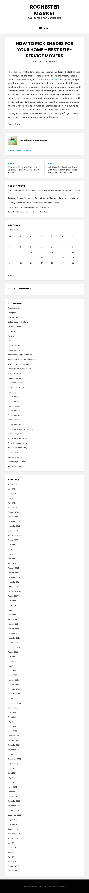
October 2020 (13, 810)
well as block (53, 79)
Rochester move (14, 420)
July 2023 (12, 657)
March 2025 (12, 564)
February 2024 (13, 624)
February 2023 (13, 680)
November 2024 (14, 582)
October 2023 (13, 643)
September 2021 (14, 759)
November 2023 (14, 638)
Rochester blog (13, 397)
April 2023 (12, 671)
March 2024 (12, 619)
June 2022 (12, 717)
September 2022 (14, 703)
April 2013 (11, 857)
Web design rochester (16, 457)
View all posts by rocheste (19, 150)
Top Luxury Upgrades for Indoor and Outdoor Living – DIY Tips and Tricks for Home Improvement (43, 198)
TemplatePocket (43, 886)
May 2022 (12, 722)
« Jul (10, 275)
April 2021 (11, 782)
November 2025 (14, 526)
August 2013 (13, 838)
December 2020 (14, 801)
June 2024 (12, 605)
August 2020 (13, 820)
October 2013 (13, 829)
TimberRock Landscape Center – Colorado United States (29, 212)
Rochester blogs (14, 401)
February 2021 (13, 792)
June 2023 (12, 661)
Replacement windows (16, 387)
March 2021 (12, 787)
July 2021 (11, 768)
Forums (11, 336)
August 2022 (13, 708)
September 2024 (14, 591)
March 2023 (12, 675)
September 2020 (14, 815)
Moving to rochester (15, 378)
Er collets (11, 331)
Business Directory (15, 317)
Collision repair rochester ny (18, 322)
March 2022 (12, 731)
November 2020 (14, 806)
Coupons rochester (15, 327)
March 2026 (12, 508)
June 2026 (12, 494)
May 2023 (12, 666)
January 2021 (13, 796)
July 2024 (12, 601)
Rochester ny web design (17, 439)
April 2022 (12, 727)
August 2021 (13, 764)
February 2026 (13, 512)
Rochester (12, 392)
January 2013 (13, 871)
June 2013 (12, 848)
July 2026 (12, 489)
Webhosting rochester (16, 462)
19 (31, 258)
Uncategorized (13, 453)
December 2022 (14, 689)
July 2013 (11, 843)
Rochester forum (14, 411)
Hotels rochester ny (15, 350)
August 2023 (13, 652)
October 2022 (13, 699)
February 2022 (13, 736)
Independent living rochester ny (20, 355)
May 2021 (11, 778)
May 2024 (12, 610)
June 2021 (12, 773)
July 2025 (12, 545)
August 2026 (13, 484)
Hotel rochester (14, 345)
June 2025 (12, 549)
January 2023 (13, 685)
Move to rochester (15, 373)
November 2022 (14, 694)
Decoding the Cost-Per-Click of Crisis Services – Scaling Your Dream (33, 203)
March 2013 (12, 862)
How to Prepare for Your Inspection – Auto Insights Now (28, 207)
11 (20, 252)
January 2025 (13, 573)
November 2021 (14, 750)
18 (21, 258)
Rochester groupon (15, 415)
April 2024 (12, 615)
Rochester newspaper (16, 425)
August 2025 (13, 540)
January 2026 (13, 517)
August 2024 (13, 596)
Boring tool (12, 313)
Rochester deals (14, 406)
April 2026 (12, 503)
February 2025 (13, 568)
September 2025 (14, 536)
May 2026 (12, 498)
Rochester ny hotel (15, 434)
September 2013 (14, 834)
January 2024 (13, 629)
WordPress (62, 886)
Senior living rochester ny (17, 443)
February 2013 (13, 866)
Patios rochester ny (15, 383)
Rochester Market (44, 10)
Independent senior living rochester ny (22, 359)
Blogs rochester (14, 308)
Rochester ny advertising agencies (21, 429)
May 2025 (12, 554)
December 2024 (14, 578)
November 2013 (14, 824)
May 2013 (11, 852)
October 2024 (13, 587)
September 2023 (14, 647)
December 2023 (14, 633)
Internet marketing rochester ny (20, 364)
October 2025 (13, 531)
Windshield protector (16, 466)
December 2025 (14, 522)
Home (17, 124)
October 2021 (13, 755)
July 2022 (12, 713)
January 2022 (13, 741)
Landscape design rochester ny (19, 369)
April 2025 (12, 559)
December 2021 (14, 745)
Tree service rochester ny (17, 448)
